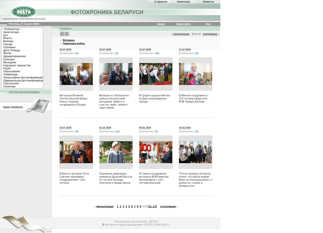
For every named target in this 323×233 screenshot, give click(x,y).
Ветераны (69, 40)
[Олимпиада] (22, 74)
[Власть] (22, 38)
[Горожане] (22, 47)
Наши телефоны (13, 107)
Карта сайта (183, 24)
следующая (210, 33)
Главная (65, 28)
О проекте (160, 1)
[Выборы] (22, 41)
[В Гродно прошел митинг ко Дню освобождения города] (155, 74)
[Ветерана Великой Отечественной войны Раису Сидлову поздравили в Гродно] (76, 74)
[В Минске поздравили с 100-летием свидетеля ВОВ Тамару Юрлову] (195, 74)
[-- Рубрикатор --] (22, 29)
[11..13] (152, 206)
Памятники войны (74, 43)
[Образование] (22, 71)
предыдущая (181, 33)
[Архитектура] (22, 32)
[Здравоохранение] (22, 56)
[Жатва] (22, 53)
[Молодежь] (22, 62)
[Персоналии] (22, 83)
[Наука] (22, 68)
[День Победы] (22, 50)
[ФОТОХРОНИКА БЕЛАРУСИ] (107, 12)
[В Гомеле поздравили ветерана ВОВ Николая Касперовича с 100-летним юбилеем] (155, 152)
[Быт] (22, 35)
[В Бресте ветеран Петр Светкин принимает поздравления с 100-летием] (76, 152)
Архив (161, 24)
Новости (208, 1)
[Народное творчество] (22, 65)
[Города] (22, 44)
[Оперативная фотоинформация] (22, 77)
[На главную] (24, 13)
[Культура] (22, 59)
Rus (208, 24)
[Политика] (22, 86)
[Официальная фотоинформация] (22, 80)
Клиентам (183, 1)
